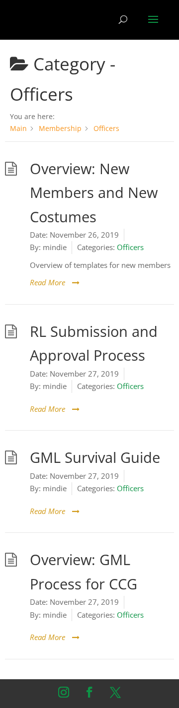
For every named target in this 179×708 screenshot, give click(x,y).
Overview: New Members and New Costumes (94, 192)
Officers (130, 247)
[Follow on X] (115, 692)
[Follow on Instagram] (64, 692)
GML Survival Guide (95, 457)
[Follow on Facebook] (89, 692)
